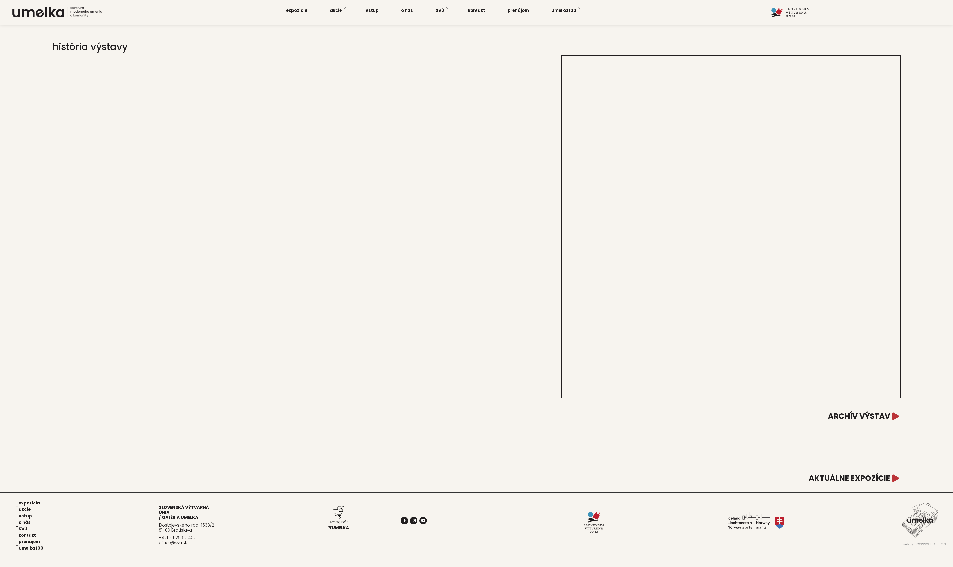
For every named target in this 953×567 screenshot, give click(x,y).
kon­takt (476, 10)
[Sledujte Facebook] (404, 520)
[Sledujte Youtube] (423, 520)
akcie (336, 10)
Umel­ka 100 (563, 10)
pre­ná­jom (518, 10)
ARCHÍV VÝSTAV (859, 416)
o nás (407, 10)
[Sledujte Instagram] (413, 520)
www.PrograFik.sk (798, 549)
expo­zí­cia (296, 10)
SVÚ (440, 10)
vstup (372, 10)
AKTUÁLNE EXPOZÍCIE (849, 478)
